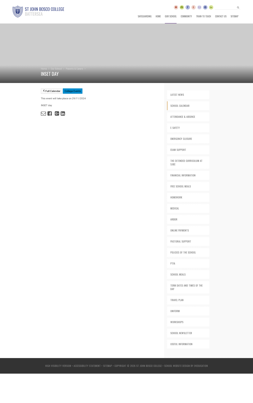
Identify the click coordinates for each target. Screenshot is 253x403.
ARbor (173, 219)
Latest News (177, 94)
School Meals (178, 274)
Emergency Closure (181, 139)
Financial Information (183, 175)
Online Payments (179, 230)
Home (44, 68)
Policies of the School (183, 252)
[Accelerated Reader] (176, 7)
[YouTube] (182, 7)
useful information (181, 344)
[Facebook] (188, 7)
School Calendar (180, 106)
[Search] (238, 7)
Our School (56, 68)
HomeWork (176, 197)
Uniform (175, 311)
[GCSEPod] (205, 7)
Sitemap (107, 366)
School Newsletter (181, 333)
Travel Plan (177, 300)
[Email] (199, 7)
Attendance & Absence (182, 117)
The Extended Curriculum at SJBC (186, 162)
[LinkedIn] (211, 7)
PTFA (172, 263)
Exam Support (178, 150)
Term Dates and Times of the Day (186, 287)
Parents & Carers (74, 68)
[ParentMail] (193, 7)
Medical (174, 208)
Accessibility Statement (87, 366)
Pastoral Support (180, 241)
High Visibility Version (58, 366)
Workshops (176, 322)
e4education (201, 366)
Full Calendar (52, 91)
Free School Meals (180, 186)
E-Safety (175, 128)
